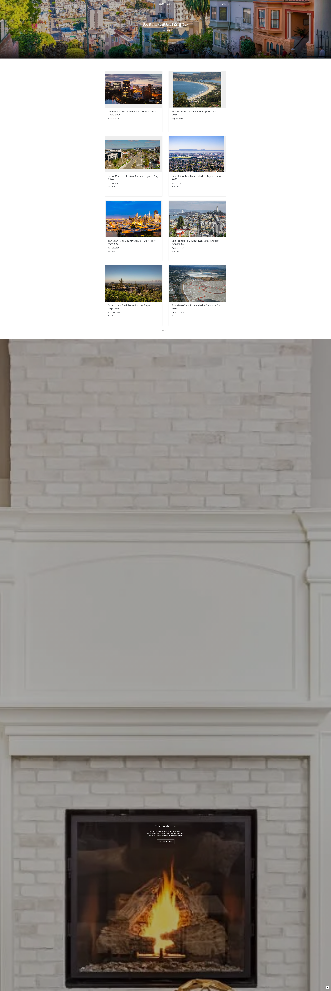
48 (170, 330)
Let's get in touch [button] (165, 841)
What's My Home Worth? (118, 4)
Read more (111, 122)
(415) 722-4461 (224, 4)
